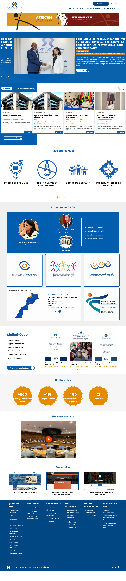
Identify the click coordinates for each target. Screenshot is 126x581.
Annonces (89, 510)
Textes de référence (95, 239)
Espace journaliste (70, 505)
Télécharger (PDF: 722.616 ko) (56, 366)
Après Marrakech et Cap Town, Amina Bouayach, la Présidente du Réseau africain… (78, 128)
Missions (13, 515)
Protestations (8, 51)
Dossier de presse (73, 512)
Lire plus (7, 70)
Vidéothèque (71, 527)
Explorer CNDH (102, 4)
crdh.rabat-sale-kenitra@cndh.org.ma (61, 307)
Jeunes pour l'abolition (12, 115)
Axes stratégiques (35, 508)
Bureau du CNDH (16, 537)
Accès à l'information (94, 8)
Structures (13, 523)
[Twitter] (112, 567)
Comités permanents (95, 235)
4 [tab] (64, 197)
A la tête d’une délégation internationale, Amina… (106, 116)
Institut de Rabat (16, 554)
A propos (13, 512)
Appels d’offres (91, 515)
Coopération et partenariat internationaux (44, 123)
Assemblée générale (95, 231)
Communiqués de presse (24, 88)
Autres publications (15, 358)
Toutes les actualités (12, 138)
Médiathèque (71, 522)
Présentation (14, 510)
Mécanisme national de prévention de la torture (77, 123)
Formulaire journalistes (70, 516)
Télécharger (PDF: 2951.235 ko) (107, 366)
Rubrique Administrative (91, 505)
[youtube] (115, 567)
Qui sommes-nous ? (14, 505)
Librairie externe (53, 519)
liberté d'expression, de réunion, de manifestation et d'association (26, 54)
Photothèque (71, 524)
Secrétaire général (16, 525)
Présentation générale (96, 227)
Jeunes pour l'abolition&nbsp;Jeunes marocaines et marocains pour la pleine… (16, 123)
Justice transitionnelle (76, 8)
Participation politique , (105, 120)
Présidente (14, 520)
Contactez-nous (109, 8)
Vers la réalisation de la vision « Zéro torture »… (77, 116)
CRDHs (12, 551)
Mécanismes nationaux (16, 351)
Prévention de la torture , (74, 120)
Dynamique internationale (32, 517)
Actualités (7, 88)
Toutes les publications (19, 368)
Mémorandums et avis (15, 347)
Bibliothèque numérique (51, 514)
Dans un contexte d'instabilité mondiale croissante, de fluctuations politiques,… (110, 127)
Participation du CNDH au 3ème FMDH (109, 525)
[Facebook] (118, 567)
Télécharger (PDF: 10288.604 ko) (82, 366)
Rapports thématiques (16, 344)
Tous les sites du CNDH (110, 505)
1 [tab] (57, 197)
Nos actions (33, 504)
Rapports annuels (14, 340)
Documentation (53, 504)
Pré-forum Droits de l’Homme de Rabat (110, 517)
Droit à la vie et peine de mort (13, 120)
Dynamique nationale (32, 512)
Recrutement (90, 512)
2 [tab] (59, 197)
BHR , (36, 120)
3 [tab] (62, 197)
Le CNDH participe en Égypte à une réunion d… (46, 116)
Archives (51, 522)
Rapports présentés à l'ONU (17, 354)
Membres (13, 528)
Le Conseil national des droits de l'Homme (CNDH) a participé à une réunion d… (47, 128)
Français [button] (114, 4)
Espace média (72, 510)
